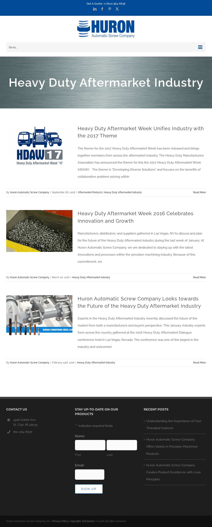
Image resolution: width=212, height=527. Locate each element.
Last (110, 455)
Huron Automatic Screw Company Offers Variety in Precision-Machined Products (171, 446)
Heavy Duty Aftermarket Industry (123, 192)
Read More (199, 192)
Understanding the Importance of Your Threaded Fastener (173, 424)
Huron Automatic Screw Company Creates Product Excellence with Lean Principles (173, 472)
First (78, 455)
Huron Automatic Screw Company (29, 192)
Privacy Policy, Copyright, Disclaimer (73, 521)
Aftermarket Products (90, 192)
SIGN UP (88, 489)
